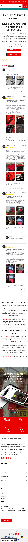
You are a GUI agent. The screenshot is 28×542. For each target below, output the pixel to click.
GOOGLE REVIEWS (13, 49)
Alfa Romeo (6, 319)
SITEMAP (3, 501)
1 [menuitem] (12, 294)
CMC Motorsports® (7, 336)
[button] (14, 9)
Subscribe (6, 520)
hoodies (9, 356)
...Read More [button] (9, 113)
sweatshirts (4, 356)
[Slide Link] (14, 392)
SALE (2, 488)
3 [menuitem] (15, 294)
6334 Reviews (12, 60)
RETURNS (3, 498)
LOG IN (2, 493)
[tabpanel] (14, 181)
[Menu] (1, 5)
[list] (16, 80)
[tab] (4, 65)
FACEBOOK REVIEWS (13, 54)
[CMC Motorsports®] (10, 6)
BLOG (2, 486)
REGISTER (3, 491)
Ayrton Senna (16, 318)
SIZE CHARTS (3, 496)
